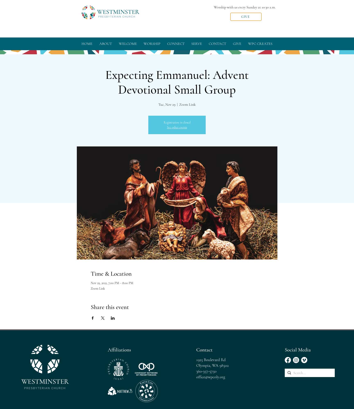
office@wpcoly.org (210, 377)
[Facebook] (288, 360)
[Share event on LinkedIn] (113, 318)
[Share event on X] (103, 318)
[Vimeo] (304, 360)
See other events (177, 127)
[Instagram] (296, 360)
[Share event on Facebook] (93, 318)
